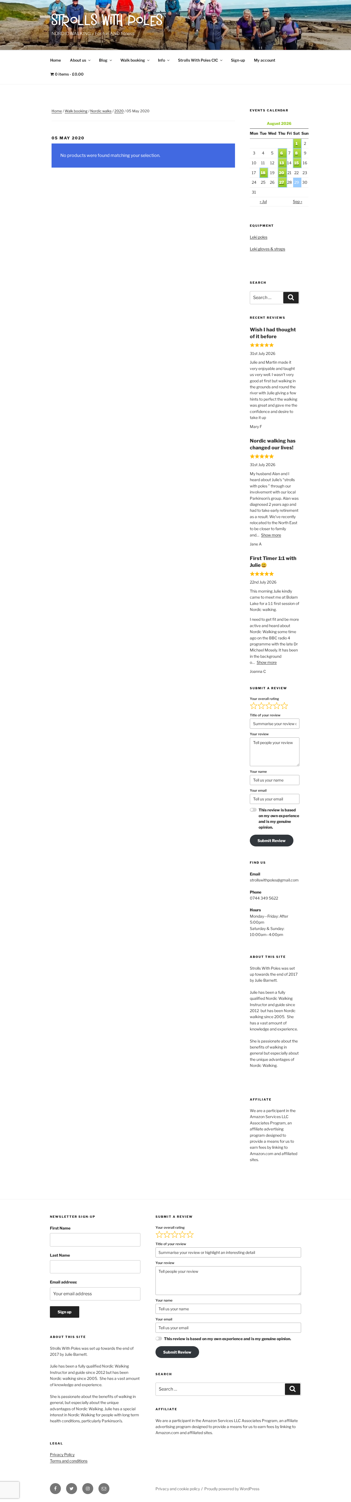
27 (281, 182)
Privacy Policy (62, 1454)
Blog (103, 60)
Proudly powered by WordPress (231, 1488)
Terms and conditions (68, 1460)
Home (55, 60)
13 (281, 162)
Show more (271, 535)
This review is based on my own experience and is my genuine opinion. (279, 818)
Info (161, 60)
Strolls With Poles (107, 21)
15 (296, 162)
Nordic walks (101, 111)
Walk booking (132, 60)
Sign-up (238, 60)
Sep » (297, 201)
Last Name (60, 1255)
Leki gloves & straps (267, 248)
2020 (119, 111)
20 (281, 172)
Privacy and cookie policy (177, 1488)
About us (78, 60)
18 (263, 172)
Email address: (63, 1282)
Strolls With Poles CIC (198, 60)
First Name (60, 1228)
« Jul (263, 201)
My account (264, 60)
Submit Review (271, 840)
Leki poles (258, 237)
